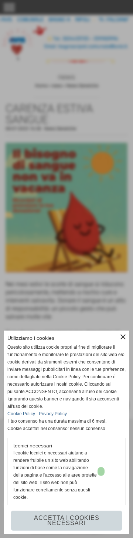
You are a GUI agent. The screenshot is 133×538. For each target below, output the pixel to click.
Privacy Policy (53, 413)
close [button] (123, 336)
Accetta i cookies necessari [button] (66, 520)
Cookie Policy (21, 413)
